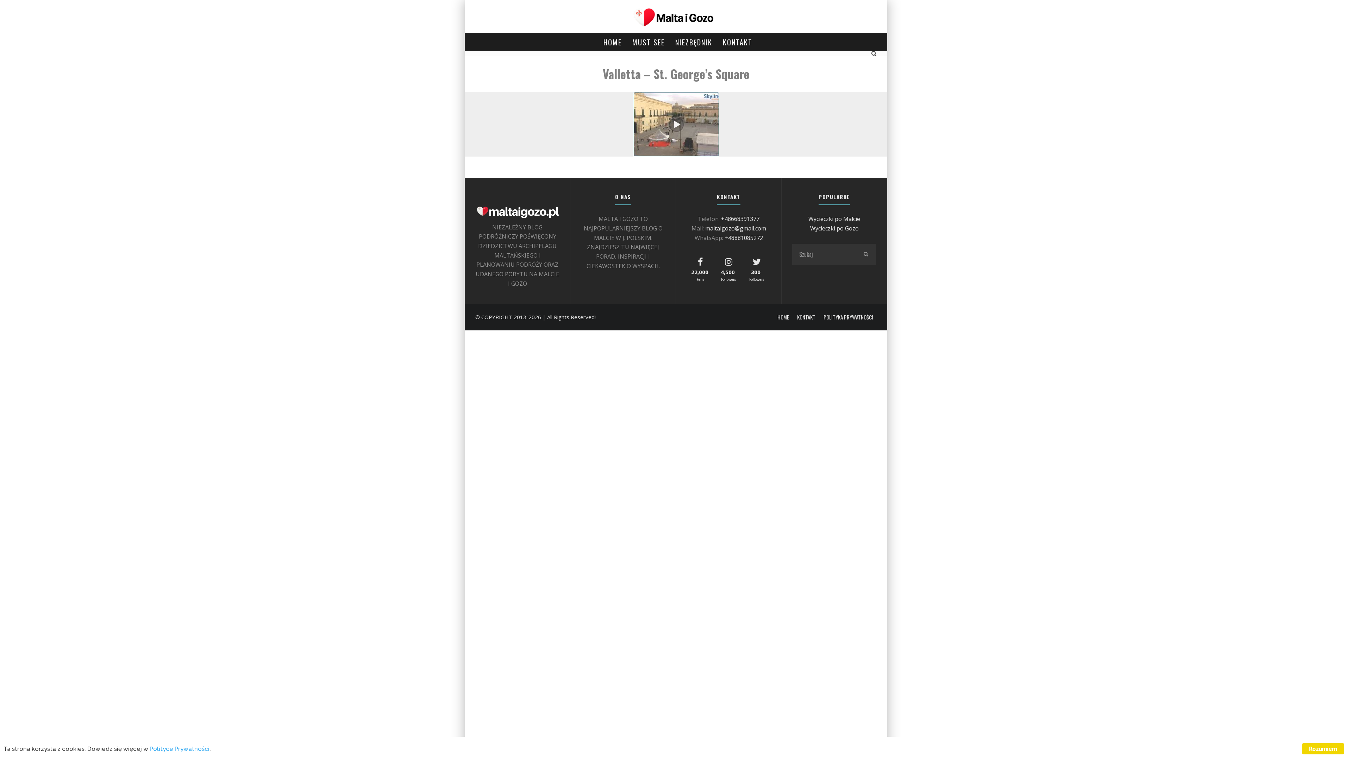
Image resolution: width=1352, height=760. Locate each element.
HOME (612, 42)
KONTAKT (737, 42)
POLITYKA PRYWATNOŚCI (848, 317)
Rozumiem (1323, 749)
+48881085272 (744, 238)
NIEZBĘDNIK (693, 42)
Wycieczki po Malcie (834, 219)
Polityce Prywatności (179, 748)
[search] (865, 254)
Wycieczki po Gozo (834, 228)
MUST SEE (648, 42)
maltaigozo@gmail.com (735, 228)
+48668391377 (740, 219)
